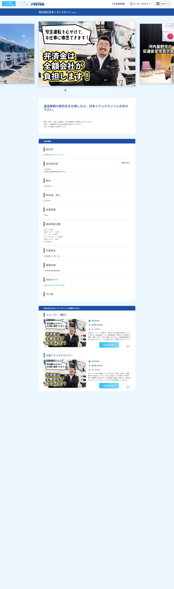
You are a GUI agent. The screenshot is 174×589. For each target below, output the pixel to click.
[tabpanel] (87, 53)
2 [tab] (69, 90)
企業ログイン (165, 4)
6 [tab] (83, 90)
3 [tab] (72, 90)
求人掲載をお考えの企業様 (9, 4)
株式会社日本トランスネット (54, 154)
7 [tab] (87, 90)
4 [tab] (76, 90)
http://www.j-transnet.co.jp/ (54, 285)
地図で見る (125, 163)
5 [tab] (80, 90)
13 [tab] (109, 90)
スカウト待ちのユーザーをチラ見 (22, 4)
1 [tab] (65, 90)
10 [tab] (98, 90)
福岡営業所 (96, 320)
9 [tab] (94, 90)
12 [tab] (105, 90)
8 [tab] (90, 90)
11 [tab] (101, 90)
